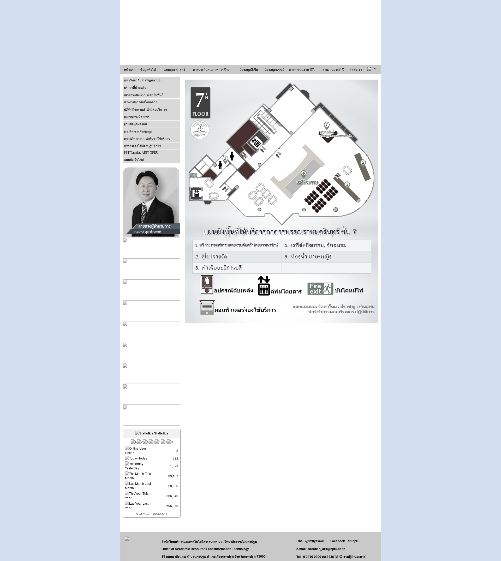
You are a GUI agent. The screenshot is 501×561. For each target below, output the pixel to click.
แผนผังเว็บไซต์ (134, 160)
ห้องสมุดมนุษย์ (274, 69)
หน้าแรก (129, 69)
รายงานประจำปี (333, 69)
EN (374, 69)
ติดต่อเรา (355, 69)
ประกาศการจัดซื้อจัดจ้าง (140, 102)
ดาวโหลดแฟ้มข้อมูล (138, 131)
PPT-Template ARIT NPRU (141, 152)
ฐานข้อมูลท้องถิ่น (135, 124)
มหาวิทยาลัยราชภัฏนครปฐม (143, 80)
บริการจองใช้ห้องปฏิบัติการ (142, 146)
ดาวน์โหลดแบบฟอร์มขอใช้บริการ (147, 139)
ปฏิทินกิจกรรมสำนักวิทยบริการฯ (145, 109)
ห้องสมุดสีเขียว (250, 69)
